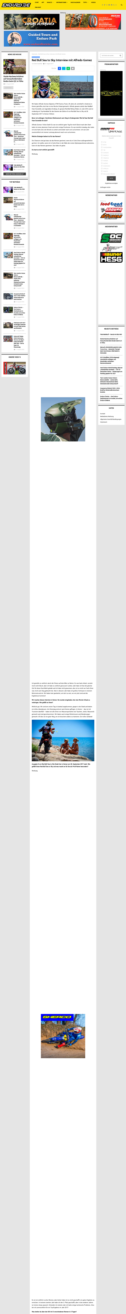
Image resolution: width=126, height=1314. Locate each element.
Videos (93, 2)
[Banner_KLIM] (111, 115)
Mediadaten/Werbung (107, 416)
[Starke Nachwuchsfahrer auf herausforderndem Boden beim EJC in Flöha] (14, 66)
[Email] (112, 5)
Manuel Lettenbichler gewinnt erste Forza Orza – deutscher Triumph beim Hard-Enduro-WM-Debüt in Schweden (19, 220)
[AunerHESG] (111, 262)
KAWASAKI (106, 166)
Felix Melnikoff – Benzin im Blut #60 (19, 166)
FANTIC (105, 171)
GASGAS (106, 153)
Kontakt (102, 413)
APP (43, 2)
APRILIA (105, 168)
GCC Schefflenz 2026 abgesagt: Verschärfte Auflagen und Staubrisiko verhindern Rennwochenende (19, 117)
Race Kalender (75, 2)
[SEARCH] (120, 56)
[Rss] (114, 5)
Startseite (34, 54)
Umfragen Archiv (105, 187)
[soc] (111, 242)
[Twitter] (105, 5)
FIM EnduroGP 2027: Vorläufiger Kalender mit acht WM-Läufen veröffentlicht (20, 325)
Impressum (103, 422)
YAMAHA (106, 158)
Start (37, 2)
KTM (104, 142)
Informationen (61, 2)
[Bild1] (31, 15)
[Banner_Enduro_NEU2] (31, 32)
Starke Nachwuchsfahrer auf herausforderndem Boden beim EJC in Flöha (13, 79)
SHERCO (106, 155)
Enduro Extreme (35, 57)
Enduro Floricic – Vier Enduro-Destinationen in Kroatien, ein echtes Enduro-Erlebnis (19, 311)
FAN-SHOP (38, 7)
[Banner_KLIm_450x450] (63, 419)
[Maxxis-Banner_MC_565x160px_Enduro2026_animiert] (93, 15)
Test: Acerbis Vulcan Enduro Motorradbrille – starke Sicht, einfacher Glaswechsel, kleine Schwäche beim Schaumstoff (19, 279)
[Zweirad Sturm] (111, 219)
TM (104, 150)
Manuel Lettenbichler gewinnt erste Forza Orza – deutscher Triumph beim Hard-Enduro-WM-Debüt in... (19, 136)
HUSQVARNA (107, 147)
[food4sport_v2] (111, 206)
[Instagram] (107, 5)
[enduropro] (111, 212)
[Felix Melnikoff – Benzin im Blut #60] (8, 167)
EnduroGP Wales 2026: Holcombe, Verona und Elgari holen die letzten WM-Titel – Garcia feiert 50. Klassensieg (19, 341)
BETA (105, 145)
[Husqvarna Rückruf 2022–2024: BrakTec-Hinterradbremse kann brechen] (8, 296)
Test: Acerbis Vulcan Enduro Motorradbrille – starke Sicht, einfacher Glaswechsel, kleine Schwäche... (19, 99)
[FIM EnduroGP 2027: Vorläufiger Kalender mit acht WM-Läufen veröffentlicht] (8, 325)
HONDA (105, 160)
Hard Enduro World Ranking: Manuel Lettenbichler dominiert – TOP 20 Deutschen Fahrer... (19, 153)
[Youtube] (109, 5)
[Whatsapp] (116, 5)
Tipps (85, 2)
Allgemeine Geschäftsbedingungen (110, 419)
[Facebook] (103, 5)
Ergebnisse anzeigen (111, 183)
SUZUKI (105, 163)
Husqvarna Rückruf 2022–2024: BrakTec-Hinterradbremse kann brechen (19, 296)
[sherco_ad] (63, 1036)
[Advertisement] (111, 292)
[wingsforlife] (111, 251)
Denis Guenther (38, 63)
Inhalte (49, 2)
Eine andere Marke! (109, 174)
